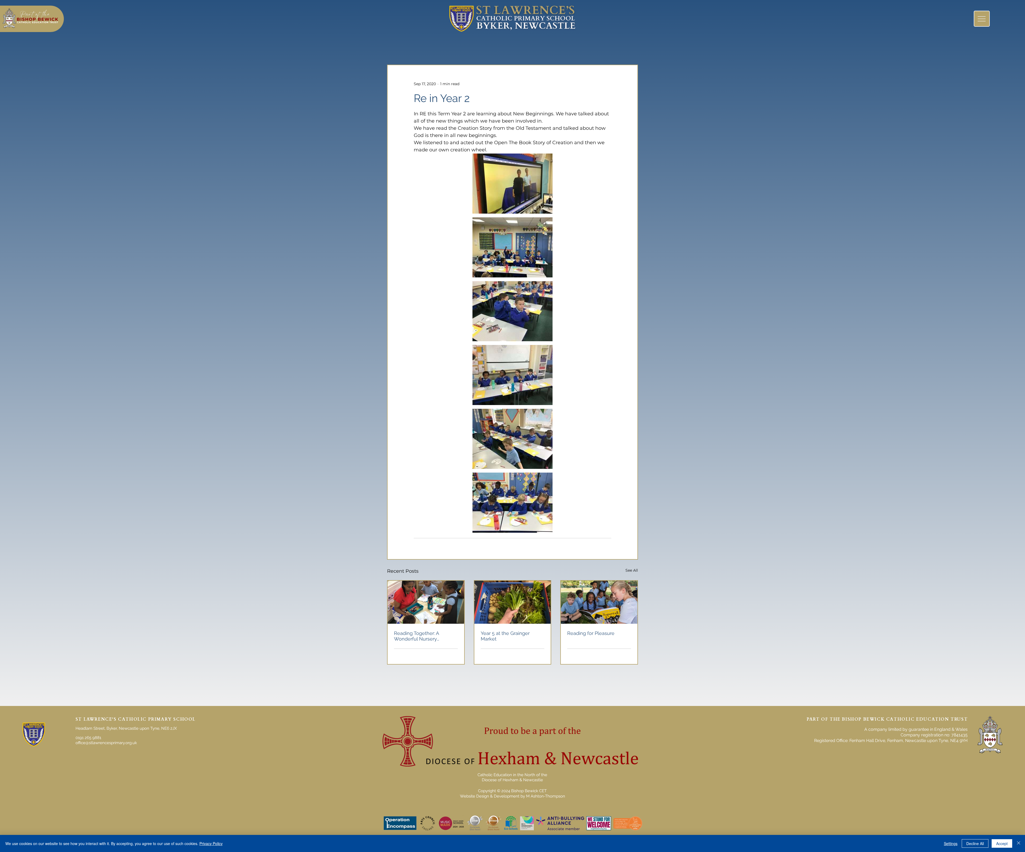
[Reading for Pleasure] (599, 602)
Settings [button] (950, 843)
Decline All (975, 843)
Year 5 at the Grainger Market (505, 636)
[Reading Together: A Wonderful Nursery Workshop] (426, 602)
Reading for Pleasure (590, 633)
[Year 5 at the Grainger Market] (512, 602)
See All (631, 570)
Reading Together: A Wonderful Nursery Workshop (416, 636)
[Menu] (982, 19)
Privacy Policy (211, 843)
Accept (1002, 843)
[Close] (1018, 843)
